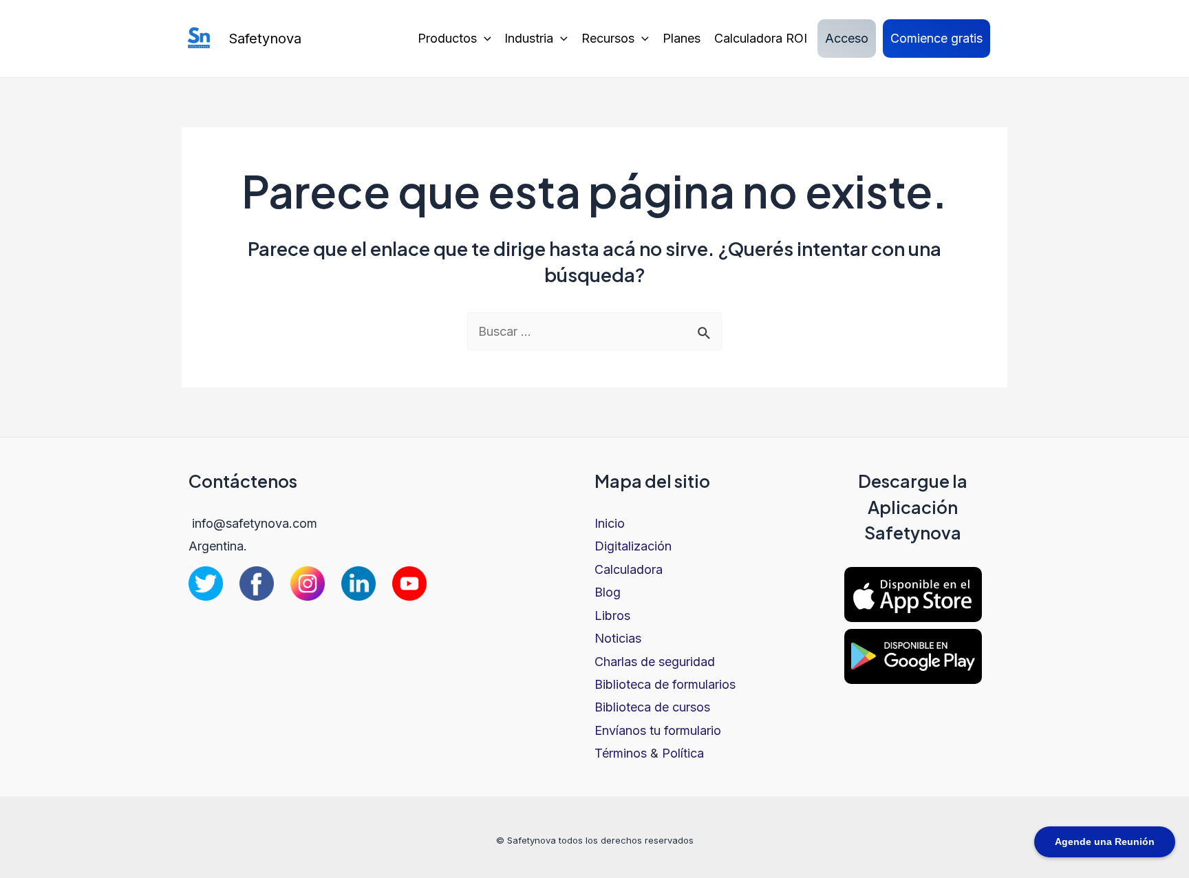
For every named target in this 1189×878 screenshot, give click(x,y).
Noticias (617, 638)
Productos (447, 38)
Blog (607, 592)
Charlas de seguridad (654, 661)
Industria (528, 38)
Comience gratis (936, 38)
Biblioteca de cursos (652, 707)
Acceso (846, 38)
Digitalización (633, 546)
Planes (681, 38)
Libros (612, 615)
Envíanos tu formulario (657, 730)
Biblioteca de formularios (665, 684)
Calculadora (628, 569)
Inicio (609, 523)
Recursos (607, 38)
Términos (620, 753)
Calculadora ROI (760, 38)
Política (683, 753)
